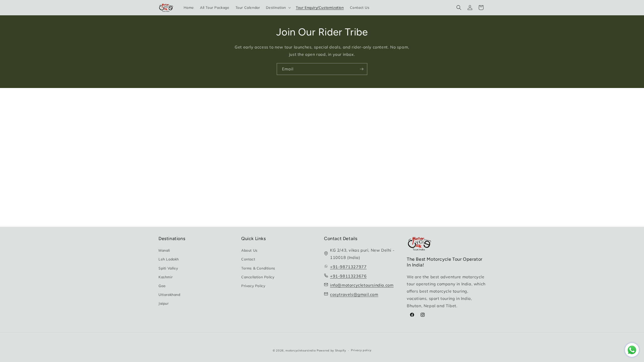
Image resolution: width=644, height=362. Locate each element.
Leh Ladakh (168, 259)
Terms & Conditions (258, 268)
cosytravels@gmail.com (354, 294)
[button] (278, 7)
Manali (164, 250)
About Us (249, 250)
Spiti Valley (168, 268)
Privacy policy (361, 350)
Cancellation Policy (257, 277)
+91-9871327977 (348, 266)
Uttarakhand (169, 294)
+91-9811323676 (348, 276)
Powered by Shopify (331, 350)
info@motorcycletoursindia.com (361, 285)
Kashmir (165, 277)
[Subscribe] (361, 69)
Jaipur (163, 303)
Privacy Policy (253, 286)
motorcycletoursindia (301, 350)
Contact (248, 259)
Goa (162, 286)
